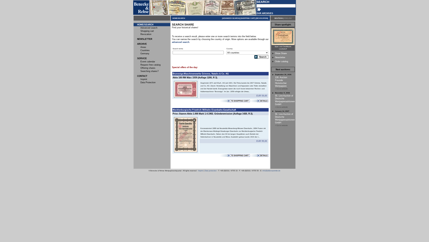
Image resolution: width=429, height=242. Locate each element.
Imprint (200, 171)
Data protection (211, 171)
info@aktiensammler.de (271, 171)
